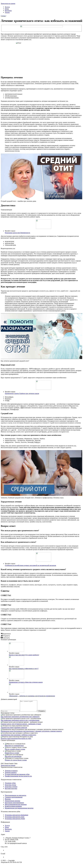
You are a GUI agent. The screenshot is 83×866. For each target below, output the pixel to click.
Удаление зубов (10, 783)
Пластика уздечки (11, 786)
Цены (7, 9)
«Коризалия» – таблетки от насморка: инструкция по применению (32, 696)
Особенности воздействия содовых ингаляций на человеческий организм (30, 565)
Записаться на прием (8, 3)
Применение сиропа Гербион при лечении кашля (22, 393)
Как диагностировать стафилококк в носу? (23, 668)
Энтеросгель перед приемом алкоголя (14, 727)
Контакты (8, 10)
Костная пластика (11, 788)
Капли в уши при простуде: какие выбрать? (24, 655)
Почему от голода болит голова (16, 760)
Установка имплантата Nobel (15, 818)
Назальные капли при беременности (17, 233)
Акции (7, 12)
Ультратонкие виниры (12, 801)
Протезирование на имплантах (15, 795)
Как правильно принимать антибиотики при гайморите (20, 716)
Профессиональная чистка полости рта (18, 776)
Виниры (8, 799)
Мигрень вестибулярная (13, 756)
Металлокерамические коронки (16, 804)
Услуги (7, 7)
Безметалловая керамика (13, 806)
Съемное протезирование (13, 797)
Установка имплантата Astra (14, 817)
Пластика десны (10, 785)
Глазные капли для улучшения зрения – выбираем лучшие (21, 724)
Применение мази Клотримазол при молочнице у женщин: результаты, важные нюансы (31, 731)
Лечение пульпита (11, 770)
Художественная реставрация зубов (17, 774)
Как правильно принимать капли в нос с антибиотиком (20, 720)
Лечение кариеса (10, 772)
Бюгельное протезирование (14, 802)
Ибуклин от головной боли (14, 745)
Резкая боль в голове (12, 753)
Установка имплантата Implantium (16, 815)
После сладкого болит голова (15, 749)
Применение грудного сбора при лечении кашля (26, 682)
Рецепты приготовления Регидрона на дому (16, 738)
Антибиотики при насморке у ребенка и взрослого (18, 735)
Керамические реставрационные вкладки (19, 808)
